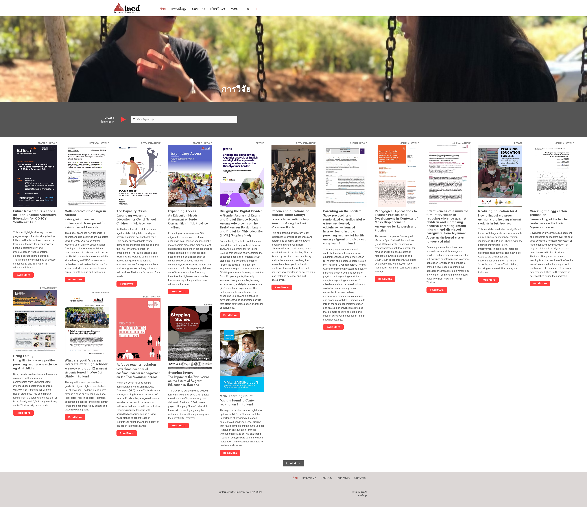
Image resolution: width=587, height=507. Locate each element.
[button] (218, 9)
